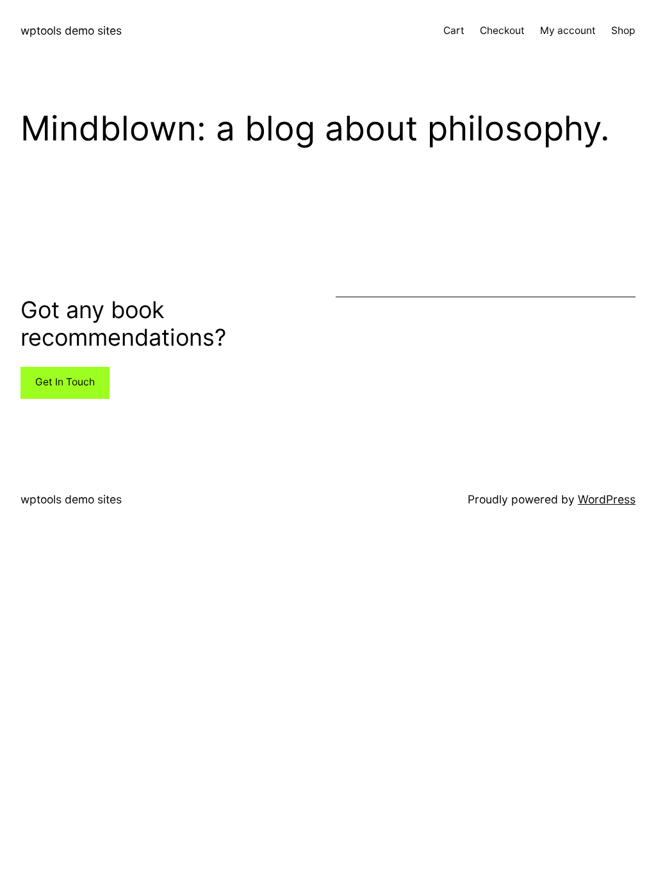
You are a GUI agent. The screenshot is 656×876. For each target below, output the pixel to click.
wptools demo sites (71, 30)
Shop (623, 30)
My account (568, 30)
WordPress (607, 499)
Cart (453, 30)
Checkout (502, 30)
